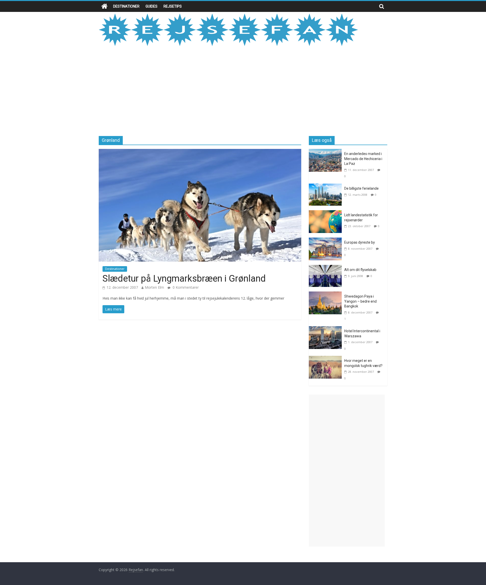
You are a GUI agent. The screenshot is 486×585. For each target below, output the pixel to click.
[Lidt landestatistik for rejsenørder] (326, 213)
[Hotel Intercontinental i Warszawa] (326, 329)
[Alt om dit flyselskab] (326, 268)
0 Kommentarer (185, 287)
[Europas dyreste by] (326, 240)
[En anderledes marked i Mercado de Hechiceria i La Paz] (326, 152)
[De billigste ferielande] (326, 186)
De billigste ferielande (361, 188)
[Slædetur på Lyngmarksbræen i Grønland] (200, 152)
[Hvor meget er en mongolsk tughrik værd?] (326, 359)
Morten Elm (154, 287)
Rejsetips (173, 6)
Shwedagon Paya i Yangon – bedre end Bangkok (360, 301)
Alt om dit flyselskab (360, 270)
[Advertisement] (243, 90)
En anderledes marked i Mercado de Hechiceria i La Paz (363, 159)
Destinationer (126, 6)
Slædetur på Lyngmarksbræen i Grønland (184, 278)
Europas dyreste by (359, 242)
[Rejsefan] (104, 6)
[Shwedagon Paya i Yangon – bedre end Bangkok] (326, 294)
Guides (151, 6)
